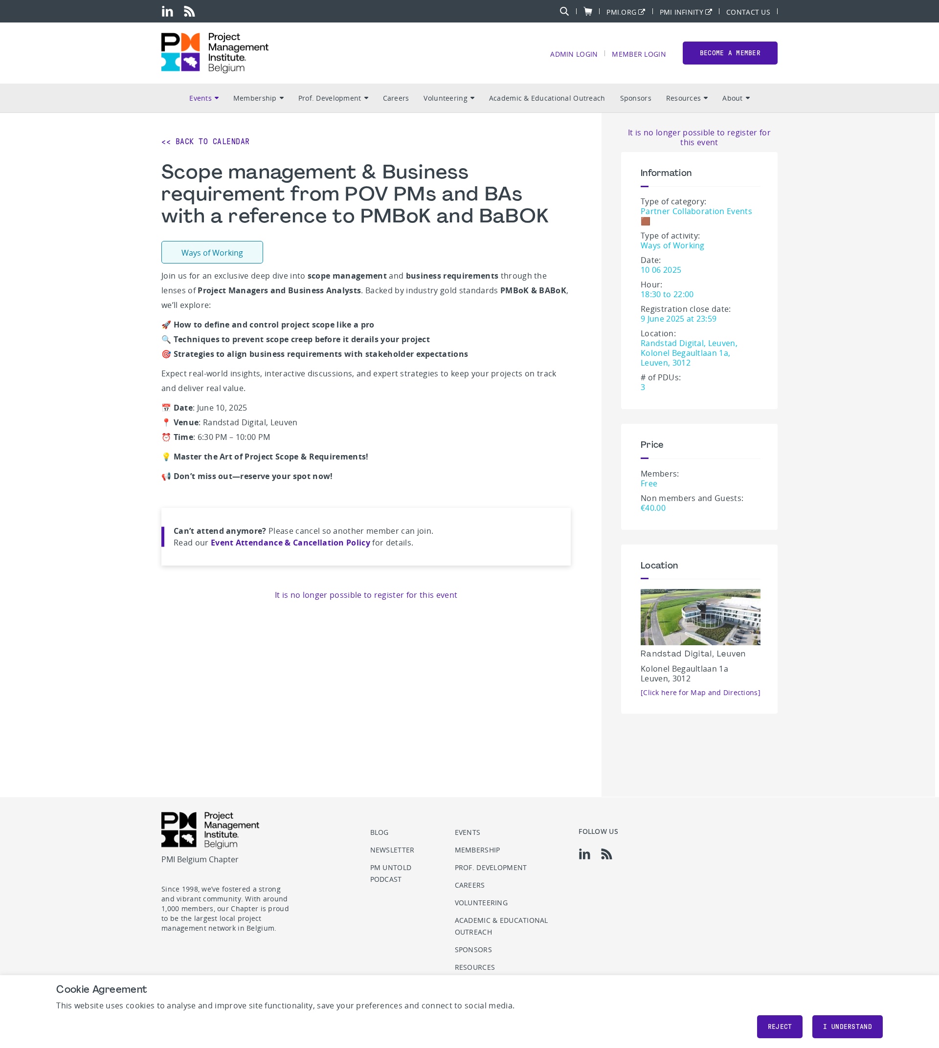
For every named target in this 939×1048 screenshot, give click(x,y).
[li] (167, 11)
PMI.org (621, 11)
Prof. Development (329, 98)
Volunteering (445, 98)
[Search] (564, 11)
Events (200, 98)
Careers (396, 98)
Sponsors (635, 98)
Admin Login (574, 53)
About (732, 98)
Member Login (639, 53)
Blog (379, 832)
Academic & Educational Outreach (547, 98)
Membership (255, 98)
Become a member (730, 53)
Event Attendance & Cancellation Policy (290, 542)
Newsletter (392, 849)
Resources (683, 98)
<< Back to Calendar (205, 141)
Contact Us (748, 11)
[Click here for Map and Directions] (700, 692)
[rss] (189, 11)
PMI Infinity (681, 11)
